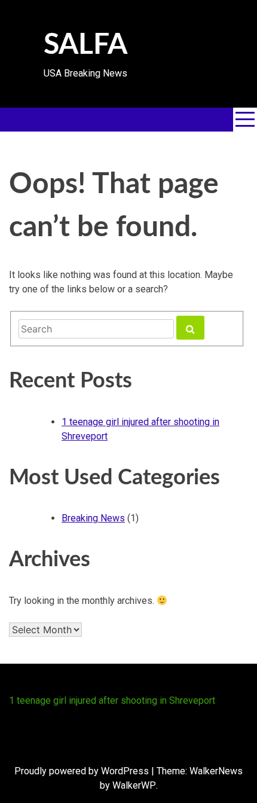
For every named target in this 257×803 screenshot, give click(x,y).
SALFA (85, 44)
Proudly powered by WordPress (81, 771)
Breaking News (93, 518)
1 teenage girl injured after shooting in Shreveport (112, 700)
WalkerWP (134, 785)
